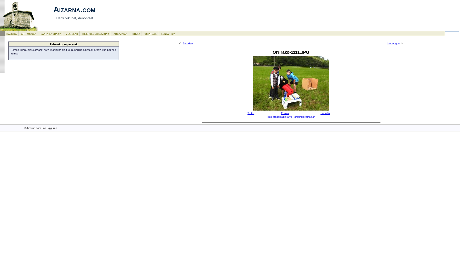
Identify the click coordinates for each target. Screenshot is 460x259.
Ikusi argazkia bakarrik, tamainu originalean (291, 116)
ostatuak (150, 33)
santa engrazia (51, 33)
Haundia (325, 113)
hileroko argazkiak (95, 33)
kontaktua (168, 33)
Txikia (250, 113)
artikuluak (28, 33)
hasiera (11, 33)
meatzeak (72, 33)
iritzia (136, 33)
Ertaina (285, 113)
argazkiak (120, 33)
